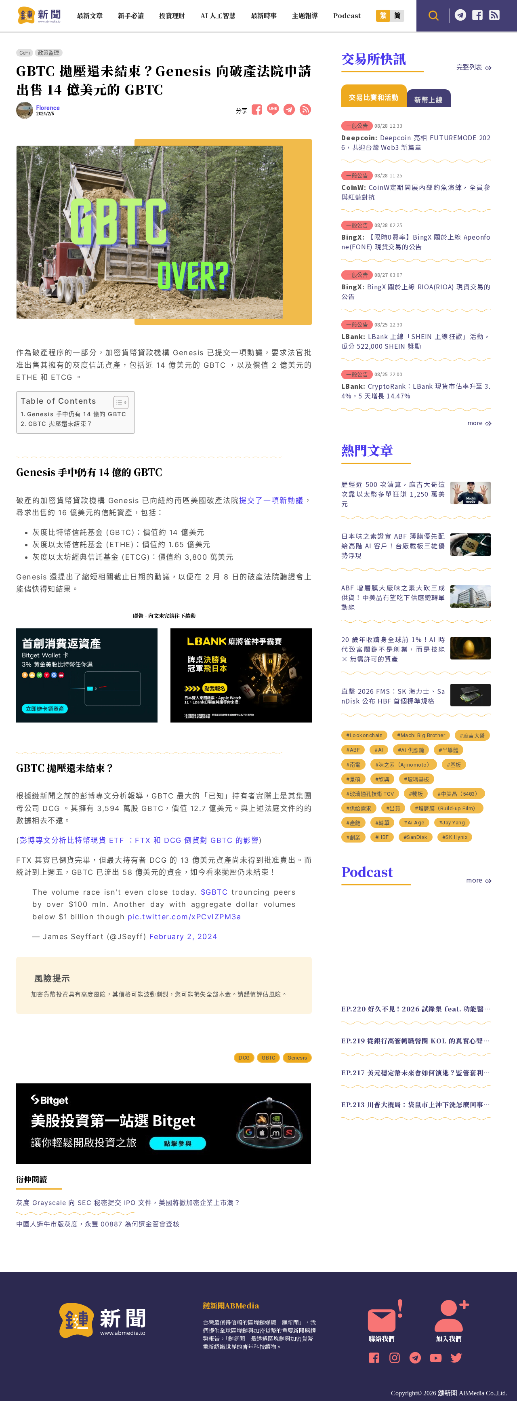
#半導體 (448, 750)
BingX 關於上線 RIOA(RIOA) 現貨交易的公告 (416, 291)
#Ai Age (414, 823)
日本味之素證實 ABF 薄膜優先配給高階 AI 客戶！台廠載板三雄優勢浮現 (393, 545)
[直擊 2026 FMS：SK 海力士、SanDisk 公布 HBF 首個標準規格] (470, 704)
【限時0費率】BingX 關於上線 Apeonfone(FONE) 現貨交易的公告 (416, 241)
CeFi (24, 53)
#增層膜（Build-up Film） (447, 808)
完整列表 (469, 67)
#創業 (353, 837)
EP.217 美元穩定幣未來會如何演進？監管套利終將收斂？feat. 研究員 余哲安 (416, 1072)
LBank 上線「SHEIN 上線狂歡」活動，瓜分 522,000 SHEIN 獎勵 (416, 341)
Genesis (297, 1058)
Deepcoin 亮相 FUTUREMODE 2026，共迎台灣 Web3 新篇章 (416, 142)
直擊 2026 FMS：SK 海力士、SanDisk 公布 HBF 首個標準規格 (393, 696)
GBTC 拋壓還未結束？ (60, 423)
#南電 (353, 765)
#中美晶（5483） (458, 794)
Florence (48, 108)
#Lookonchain (364, 735)
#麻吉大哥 (472, 736)
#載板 (416, 794)
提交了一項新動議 (271, 500)
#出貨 (393, 808)
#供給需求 (359, 808)
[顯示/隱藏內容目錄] (116, 402)
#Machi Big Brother (421, 735)
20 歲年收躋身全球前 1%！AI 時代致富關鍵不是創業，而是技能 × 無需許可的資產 (393, 649)
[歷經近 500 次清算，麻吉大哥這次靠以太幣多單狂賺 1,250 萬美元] (470, 502)
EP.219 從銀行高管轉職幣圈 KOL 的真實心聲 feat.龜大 (416, 1040)
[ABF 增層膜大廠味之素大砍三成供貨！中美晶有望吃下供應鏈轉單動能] (470, 605)
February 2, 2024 (183, 936)
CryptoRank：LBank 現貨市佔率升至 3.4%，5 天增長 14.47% (416, 390)
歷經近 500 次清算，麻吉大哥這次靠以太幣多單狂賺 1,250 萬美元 (393, 493)
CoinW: (353, 187)
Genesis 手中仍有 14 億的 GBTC (76, 414)
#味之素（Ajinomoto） (404, 765)
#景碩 (353, 779)
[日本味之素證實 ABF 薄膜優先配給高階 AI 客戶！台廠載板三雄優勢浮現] (470, 553)
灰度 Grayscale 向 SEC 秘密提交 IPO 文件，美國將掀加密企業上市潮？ (128, 1203)
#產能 (353, 823)
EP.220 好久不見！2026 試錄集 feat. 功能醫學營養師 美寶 (416, 1008)
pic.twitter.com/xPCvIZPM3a (184, 916)
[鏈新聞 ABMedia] (39, 21)
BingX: (353, 237)
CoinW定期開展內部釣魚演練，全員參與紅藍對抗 (416, 192)
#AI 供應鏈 (411, 750)
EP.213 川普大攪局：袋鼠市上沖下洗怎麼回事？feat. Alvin (416, 1104)
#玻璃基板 (416, 779)
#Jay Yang (452, 823)
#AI (378, 750)
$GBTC (214, 892)
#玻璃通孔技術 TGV (370, 794)
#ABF (353, 750)
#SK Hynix (455, 837)
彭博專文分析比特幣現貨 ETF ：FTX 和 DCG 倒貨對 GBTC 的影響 (139, 840)
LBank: (353, 336)
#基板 (454, 765)
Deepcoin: (359, 137)
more (475, 422)
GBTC (268, 1058)
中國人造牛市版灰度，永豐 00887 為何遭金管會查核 (98, 1224)
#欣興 (382, 779)
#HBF (382, 837)
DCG (244, 1058)
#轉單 (382, 823)
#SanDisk (416, 837)
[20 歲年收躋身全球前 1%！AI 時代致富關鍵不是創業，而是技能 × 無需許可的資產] (470, 657)
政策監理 (48, 53)
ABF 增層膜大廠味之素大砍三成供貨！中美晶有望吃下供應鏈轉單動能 (393, 597)
